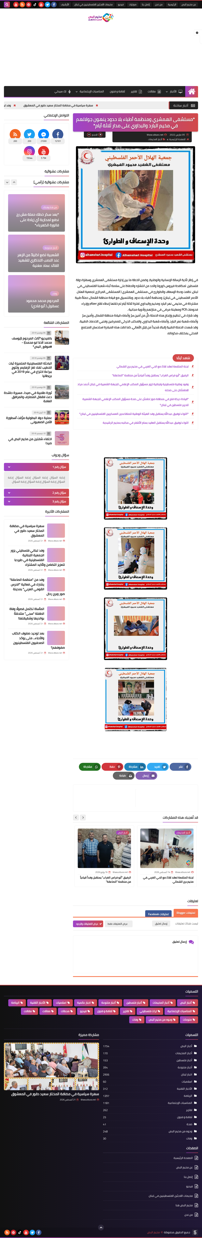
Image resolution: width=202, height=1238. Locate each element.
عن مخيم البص (188, 4)
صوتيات (133, 4)
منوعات (187, 1019)
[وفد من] (56, 584)
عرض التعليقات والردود (87, 923)
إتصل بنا (146, 4)
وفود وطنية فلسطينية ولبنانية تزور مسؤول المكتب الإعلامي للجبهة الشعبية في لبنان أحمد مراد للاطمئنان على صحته (133, 387)
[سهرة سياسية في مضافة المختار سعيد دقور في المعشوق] (56, 530)
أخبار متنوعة (108, 1002)
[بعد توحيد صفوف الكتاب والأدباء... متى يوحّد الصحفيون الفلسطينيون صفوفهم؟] (56, 638)
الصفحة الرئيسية (177, 139)
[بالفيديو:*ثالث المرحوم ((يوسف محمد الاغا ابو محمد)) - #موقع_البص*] (62, 338)
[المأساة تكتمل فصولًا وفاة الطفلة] (56, 613)
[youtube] (41, 4)
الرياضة (15, 1002)
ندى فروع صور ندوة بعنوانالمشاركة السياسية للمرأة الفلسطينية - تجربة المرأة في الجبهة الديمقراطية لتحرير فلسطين (36, 295)
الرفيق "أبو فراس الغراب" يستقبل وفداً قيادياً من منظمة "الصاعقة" (150, 375)
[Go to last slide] (83, 817)
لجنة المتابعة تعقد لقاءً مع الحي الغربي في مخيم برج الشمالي (153, 366)
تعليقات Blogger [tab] (186, 912)
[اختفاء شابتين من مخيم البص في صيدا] (62, 438)
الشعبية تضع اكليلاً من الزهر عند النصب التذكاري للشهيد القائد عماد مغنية (38, 219)
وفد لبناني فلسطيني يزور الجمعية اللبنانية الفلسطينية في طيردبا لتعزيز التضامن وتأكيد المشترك (37, 557)
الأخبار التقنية (37, 1002)
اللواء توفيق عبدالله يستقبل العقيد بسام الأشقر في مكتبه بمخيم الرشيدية (146, 422)
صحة (189, 1124)
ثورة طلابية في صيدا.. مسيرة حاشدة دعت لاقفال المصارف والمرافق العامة (28, 397)
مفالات (46, 1011)
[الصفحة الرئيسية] (191, 91)
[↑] (101, 1228)
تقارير (134, 91)
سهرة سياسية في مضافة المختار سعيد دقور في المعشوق (110, 105)
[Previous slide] (14, 182)
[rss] (22, 4)
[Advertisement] (101, 54)
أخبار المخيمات (155, 139)
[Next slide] (76, 817)
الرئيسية (172, 4)
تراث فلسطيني (148, 1011)
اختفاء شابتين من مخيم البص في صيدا (30, 441)
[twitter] (47, 4)
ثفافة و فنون (117, 91)
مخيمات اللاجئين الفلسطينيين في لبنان (93, 4)
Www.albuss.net (88, 1100)
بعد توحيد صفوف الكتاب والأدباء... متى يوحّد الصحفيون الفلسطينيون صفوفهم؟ (38, 640)
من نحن (159, 4)
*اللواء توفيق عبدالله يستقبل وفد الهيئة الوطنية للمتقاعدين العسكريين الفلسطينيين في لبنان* (134, 413)
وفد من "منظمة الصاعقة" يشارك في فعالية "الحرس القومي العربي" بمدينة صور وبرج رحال (37, 587)
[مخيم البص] (101, 17)
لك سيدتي (60, 91)
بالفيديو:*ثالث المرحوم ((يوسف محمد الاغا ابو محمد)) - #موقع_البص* (32, 342)
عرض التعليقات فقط (118, 923)
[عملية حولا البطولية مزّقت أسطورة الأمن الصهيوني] (62, 417)
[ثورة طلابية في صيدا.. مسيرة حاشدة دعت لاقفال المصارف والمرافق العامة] (62, 392)
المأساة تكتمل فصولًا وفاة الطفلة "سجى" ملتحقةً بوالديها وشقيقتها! (26, 613)
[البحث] (7, 4)
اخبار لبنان (186, 1074)
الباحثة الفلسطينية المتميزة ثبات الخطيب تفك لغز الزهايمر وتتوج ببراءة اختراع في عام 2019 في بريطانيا (30, 369)
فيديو (121, 4)
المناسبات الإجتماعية (92, 91)
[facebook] (54, 4)
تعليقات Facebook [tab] (158, 914)
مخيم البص (153, 1232)
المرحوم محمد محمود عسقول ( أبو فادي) (42, 263)
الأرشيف (65, 4)
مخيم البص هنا (184, 1205)
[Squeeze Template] (195, 1232)
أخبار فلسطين (134, 1002)
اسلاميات (61, 1002)
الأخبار (173, 91)
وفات (135, 1019)
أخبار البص (186, 1002)
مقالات (152, 91)
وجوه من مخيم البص (160, 1019)
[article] (106, 798)
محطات (65, 1011)
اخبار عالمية (84, 1002)
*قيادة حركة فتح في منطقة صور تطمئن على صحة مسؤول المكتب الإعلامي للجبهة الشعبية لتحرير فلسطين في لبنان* (135, 401)
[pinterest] (28, 4)
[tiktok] (35, 4)
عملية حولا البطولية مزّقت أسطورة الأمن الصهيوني (29, 420)
